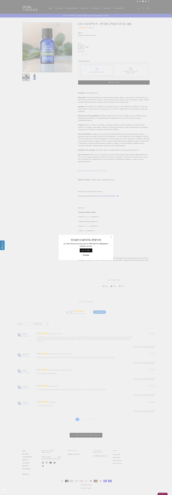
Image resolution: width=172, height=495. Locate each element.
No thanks (86, 255)
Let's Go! (86, 250)
